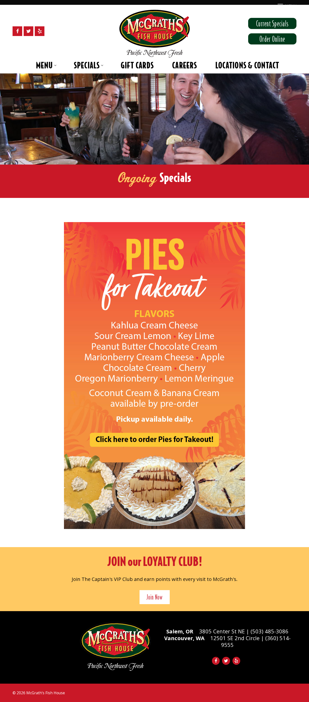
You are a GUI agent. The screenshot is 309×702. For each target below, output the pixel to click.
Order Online (272, 38)
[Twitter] (28, 31)
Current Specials (272, 23)
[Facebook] (17, 31)
